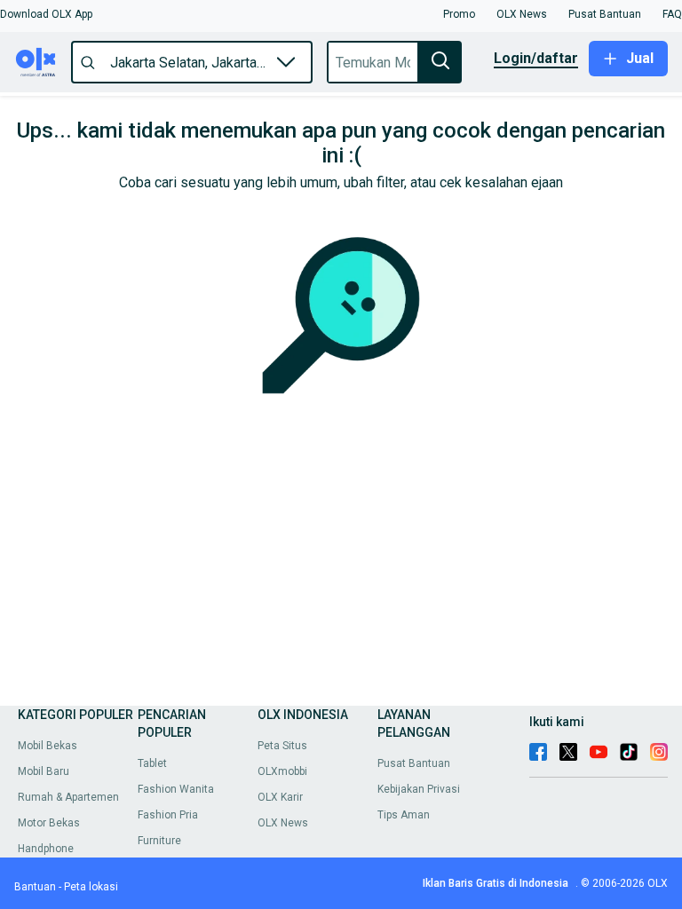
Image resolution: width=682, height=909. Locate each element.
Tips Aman (403, 815)
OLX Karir (280, 797)
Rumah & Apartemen (68, 797)
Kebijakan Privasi (418, 789)
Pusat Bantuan (413, 763)
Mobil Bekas (47, 745)
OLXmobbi (282, 771)
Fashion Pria (168, 815)
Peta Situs (282, 745)
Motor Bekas (49, 823)
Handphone (46, 848)
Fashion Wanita (176, 789)
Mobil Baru (43, 771)
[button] (46, 14)
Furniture (159, 840)
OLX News (283, 823)
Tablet (152, 763)
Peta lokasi (91, 887)
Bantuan (35, 887)
